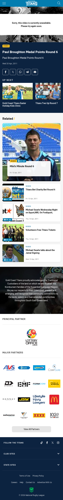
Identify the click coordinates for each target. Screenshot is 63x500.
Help (21, 482)
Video (6, 46)
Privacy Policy (38, 475)
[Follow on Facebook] (47, 442)
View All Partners (31, 429)
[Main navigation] (4, 3)
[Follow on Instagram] (58, 442)
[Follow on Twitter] (52, 442)
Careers (14, 482)
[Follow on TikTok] (41, 442)
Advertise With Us (44, 482)
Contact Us (30, 482)
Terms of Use (24, 475)
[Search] (59, 3)
